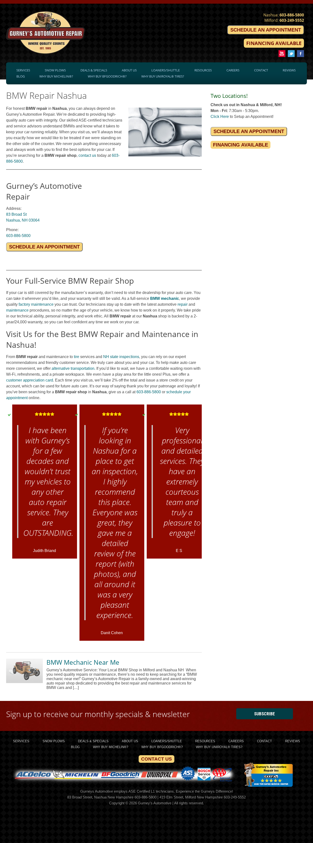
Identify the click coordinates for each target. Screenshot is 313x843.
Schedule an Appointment (265, 30)
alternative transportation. (73, 368)
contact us (87, 155)
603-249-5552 (291, 20)
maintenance (17, 310)
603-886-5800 (291, 15)
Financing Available (274, 43)
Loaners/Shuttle (165, 70)
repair (183, 304)
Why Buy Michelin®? (56, 76)
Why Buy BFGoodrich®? (107, 76)
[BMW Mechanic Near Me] (24, 682)
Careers (232, 70)
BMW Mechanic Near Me (82, 662)
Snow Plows (55, 70)
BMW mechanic (164, 298)
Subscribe (264, 713)
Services (23, 70)
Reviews (289, 70)
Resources (203, 70)
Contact (261, 70)
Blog (20, 76)
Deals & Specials (93, 70)
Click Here (220, 116)
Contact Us (156, 759)
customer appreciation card (29, 380)
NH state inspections (121, 357)
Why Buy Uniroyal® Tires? (162, 76)
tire (76, 357)
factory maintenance (36, 304)
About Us (129, 70)
